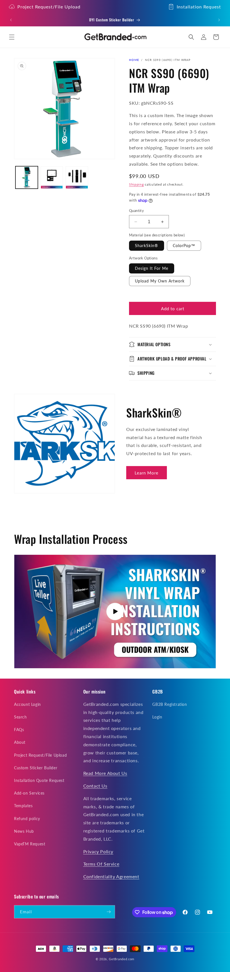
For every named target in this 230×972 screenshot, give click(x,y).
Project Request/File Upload (49, 6)
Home (134, 59)
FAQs (19, 729)
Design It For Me (151, 268)
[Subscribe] (108, 911)
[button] (12, 37)
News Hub (24, 831)
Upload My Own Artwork (160, 281)
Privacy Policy (98, 851)
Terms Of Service (101, 863)
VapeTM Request (29, 843)
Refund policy (27, 818)
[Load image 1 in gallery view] (26, 177)
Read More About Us (105, 773)
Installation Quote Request (39, 780)
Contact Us (95, 785)
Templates (23, 805)
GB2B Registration (169, 704)
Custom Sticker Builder (35, 767)
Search (20, 717)
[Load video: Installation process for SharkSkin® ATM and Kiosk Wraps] (115, 611)
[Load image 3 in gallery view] (77, 177)
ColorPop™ (184, 245)
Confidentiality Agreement (111, 876)
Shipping (136, 184)
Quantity (136, 210)
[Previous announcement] (11, 20)
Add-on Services (29, 793)
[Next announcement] (219, 20)
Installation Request (199, 6)
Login (157, 717)
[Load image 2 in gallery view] (52, 177)
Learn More (146, 472)
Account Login (27, 704)
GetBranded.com (121, 959)
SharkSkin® (146, 245)
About (20, 742)
